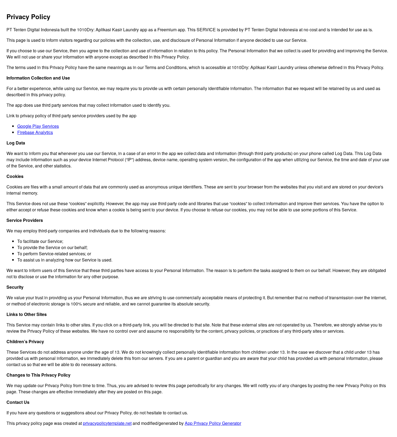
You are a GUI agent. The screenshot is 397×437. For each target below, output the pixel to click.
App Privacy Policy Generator (213, 423)
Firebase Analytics (35, 132)
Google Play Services (38, 126)
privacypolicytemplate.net (107, 423)
